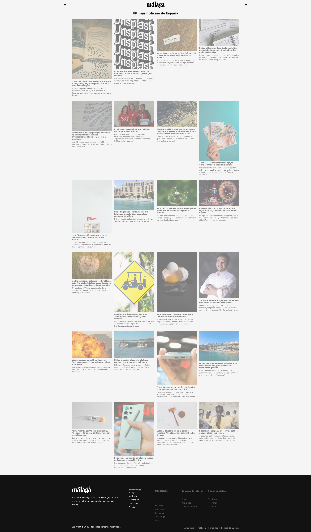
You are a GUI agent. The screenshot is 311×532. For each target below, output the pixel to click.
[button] (65, 4)
